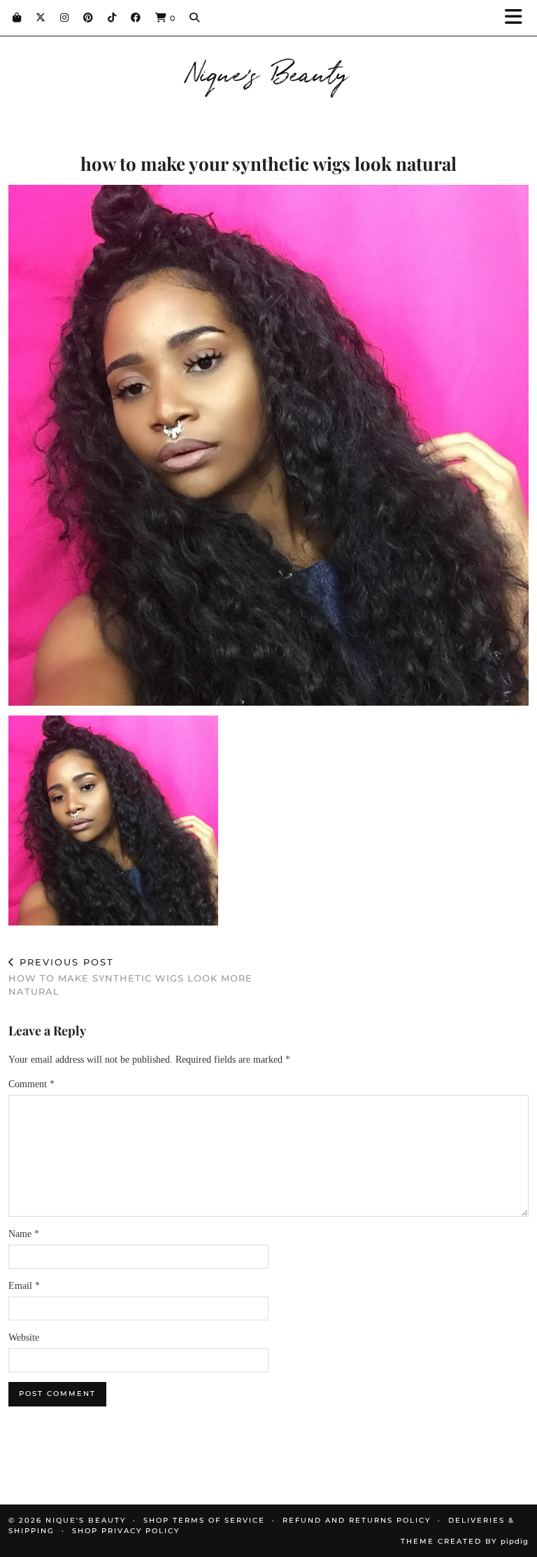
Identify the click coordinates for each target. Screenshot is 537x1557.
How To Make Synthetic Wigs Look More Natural (130, 976)
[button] (518, 18)
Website (23, 1337)
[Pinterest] (88, 17)
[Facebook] (136, 17)
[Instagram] (64, 17)
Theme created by (465, 1541)
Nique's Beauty (268, 71)
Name (23, 1234)
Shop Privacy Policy (126, 1530)
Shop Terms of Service (204, 1520)
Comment (31, 1084)
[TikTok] (112, 17)
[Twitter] (41, 17)
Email (24, 1285)
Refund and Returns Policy (356, 1520)
